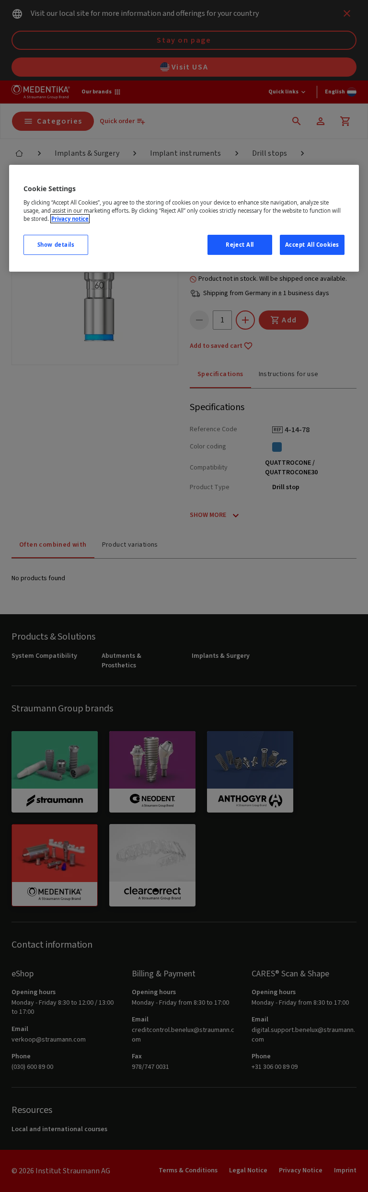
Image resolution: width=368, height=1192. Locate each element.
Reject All (240, 244)
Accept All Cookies (312, 244)
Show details (56, 244)
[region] (184, 218)
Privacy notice (70, 218)
